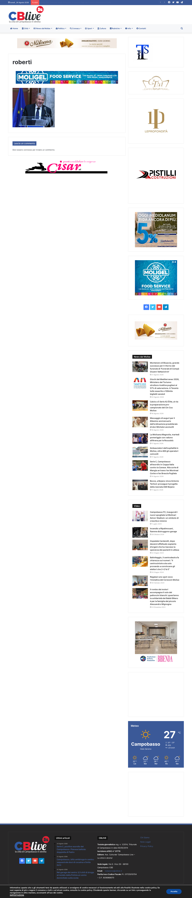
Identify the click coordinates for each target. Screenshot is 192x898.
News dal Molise (43, 28)
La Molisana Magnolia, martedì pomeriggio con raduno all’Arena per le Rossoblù (164, 437)
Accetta (173, 891)
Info (129, 28)
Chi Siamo (144, 837)
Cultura (102, 28)
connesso (27, 150)
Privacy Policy (146, 846)
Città (25, 28)
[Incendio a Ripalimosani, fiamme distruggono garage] (140, 532)
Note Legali (145, 842)
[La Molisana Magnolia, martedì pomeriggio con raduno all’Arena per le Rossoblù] (140, 438)
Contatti (142, 28)
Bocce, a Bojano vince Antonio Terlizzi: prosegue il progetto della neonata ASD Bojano (164, 484)
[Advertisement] (126, 14)
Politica (61, 28)
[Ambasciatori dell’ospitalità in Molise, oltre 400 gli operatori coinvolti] (140, 452)
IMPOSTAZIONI (17, 895)
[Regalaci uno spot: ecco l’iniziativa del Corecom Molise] (140, 581)
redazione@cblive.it (113, 871)
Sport (89, 28)
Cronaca (76, 28)
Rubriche (115, 28)
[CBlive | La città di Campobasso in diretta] (26, 14)
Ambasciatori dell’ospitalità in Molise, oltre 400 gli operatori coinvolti (164, 451)
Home (15, 28)
